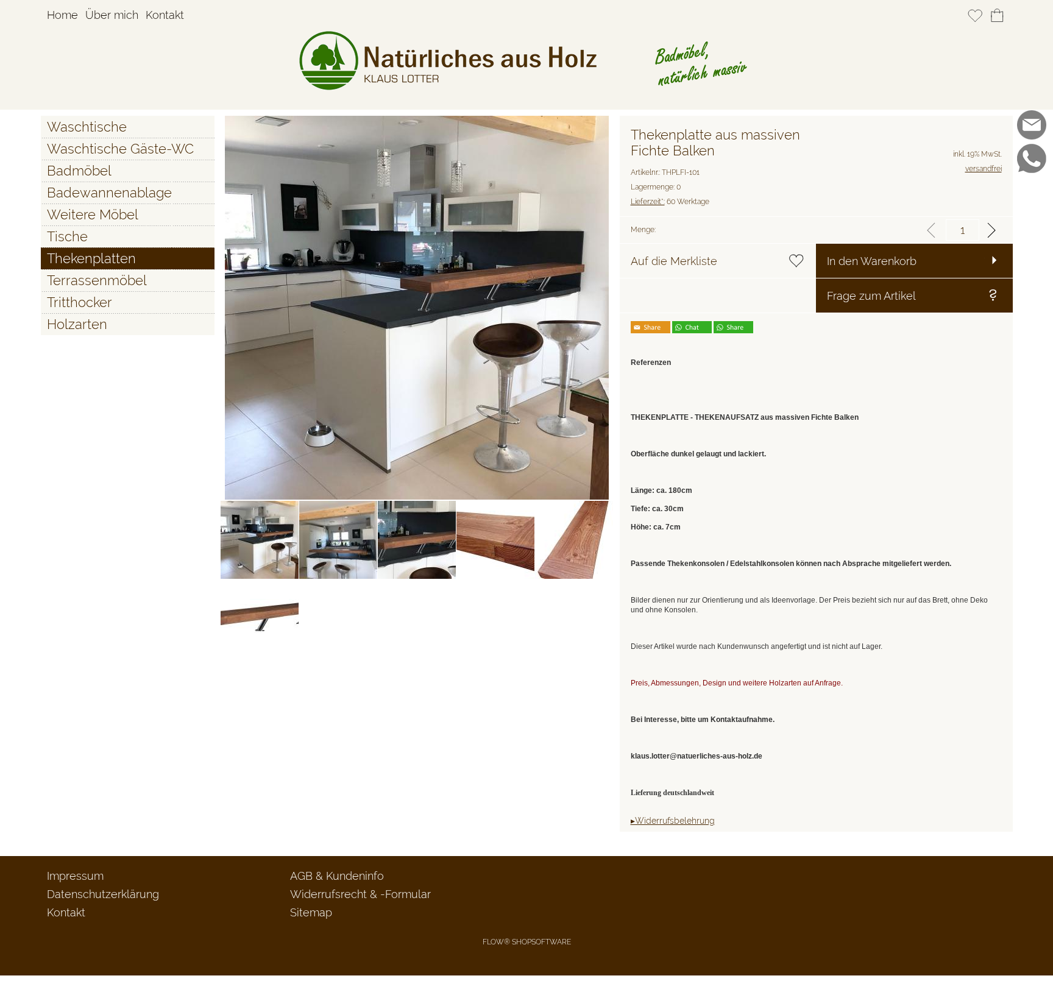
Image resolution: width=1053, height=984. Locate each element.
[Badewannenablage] (127, 193)
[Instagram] (1031, 192)
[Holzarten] (127, 324)
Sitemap (311, 912)
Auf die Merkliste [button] (674, 261)
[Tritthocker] (127, 302)
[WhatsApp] (1031, 158)
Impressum (75, 875)
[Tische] (127, 236)
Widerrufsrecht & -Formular (360, 894)
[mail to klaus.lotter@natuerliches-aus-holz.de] (1031, 125)
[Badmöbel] (127, 171)
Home (62, 15)
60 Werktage (670, 201)
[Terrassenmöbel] (127, 280)
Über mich (111, 15)
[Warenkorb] (997, 16)
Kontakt (165, 15)
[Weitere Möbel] (127, 214)
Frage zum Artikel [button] (871, 295)
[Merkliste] (975, 16)
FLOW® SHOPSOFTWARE (527, 942)
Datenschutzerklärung (103, 894)
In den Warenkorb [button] (871, 261)
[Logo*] (527, 36)
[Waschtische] (127, 127)
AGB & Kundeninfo (337, 875)
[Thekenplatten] (127, 258)
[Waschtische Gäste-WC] (127, 149)
